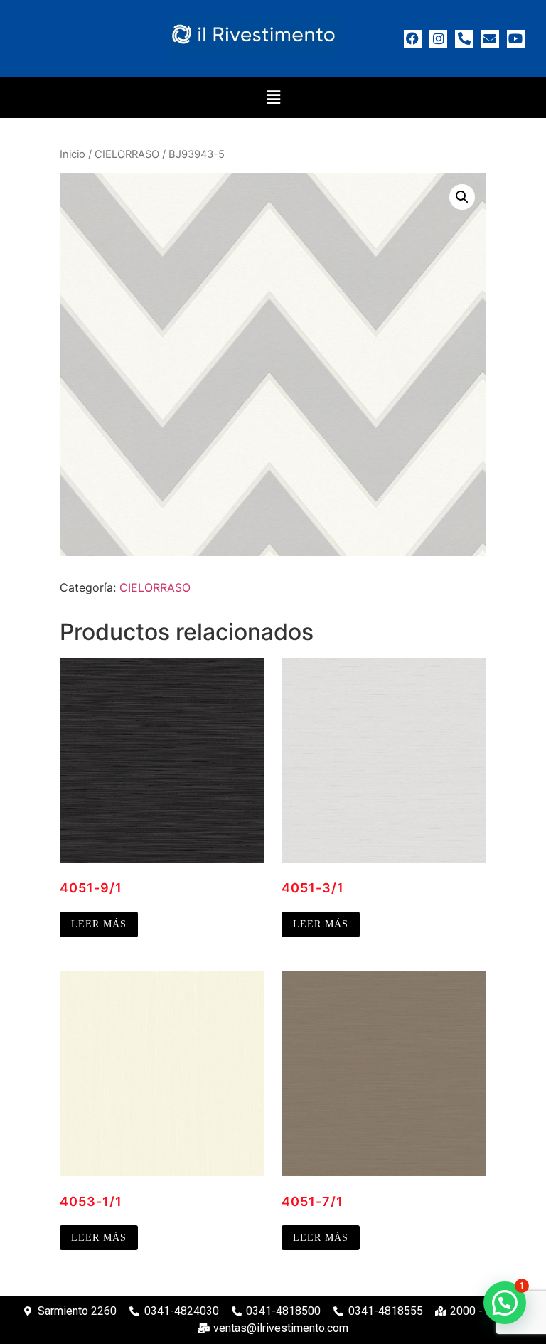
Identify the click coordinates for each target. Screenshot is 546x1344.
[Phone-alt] (464, 39)
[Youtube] (516, 39)
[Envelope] (489, 39)
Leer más (99, 924)
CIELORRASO (127, 154)
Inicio (72, 154)
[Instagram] (438, 39)
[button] (273, 97)
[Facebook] (413, 39)
